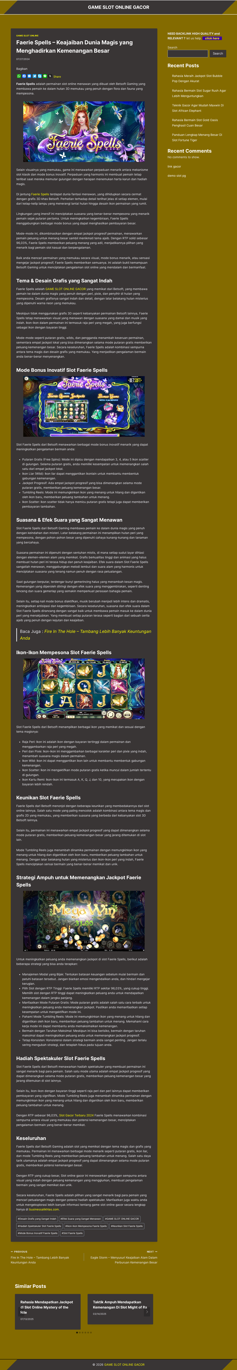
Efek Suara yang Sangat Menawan (81, 1218)
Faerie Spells (40, 194)
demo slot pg (177, 175)
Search (172, 47)
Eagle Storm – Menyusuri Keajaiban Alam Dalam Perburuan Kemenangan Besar (124, 1257)
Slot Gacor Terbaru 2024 (76, 1115)
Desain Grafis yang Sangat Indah (37, 1218)
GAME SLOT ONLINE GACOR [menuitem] (65, 289)
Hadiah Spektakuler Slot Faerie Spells (39, 1226)
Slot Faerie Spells (72, 1233)
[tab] (77, 1332)
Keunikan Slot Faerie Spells (127, 1226)
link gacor (174, 166)
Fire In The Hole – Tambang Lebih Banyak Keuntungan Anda (40, 1257)
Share (57, 76)
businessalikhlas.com (44, 1209)
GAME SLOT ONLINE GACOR (122, 1218)
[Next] (147, 1311)
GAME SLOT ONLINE (27, 35)
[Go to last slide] (21, 1311)
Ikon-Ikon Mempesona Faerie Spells (86, 1226)
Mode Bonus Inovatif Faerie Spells (37, 1233)
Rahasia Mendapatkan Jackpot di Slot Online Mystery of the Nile (46, 1307)
